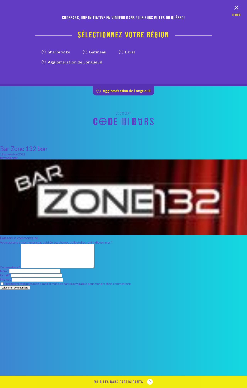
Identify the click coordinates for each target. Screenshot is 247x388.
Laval (130, 52)
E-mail (5, 275)
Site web (5, 279)
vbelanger (11, 157)
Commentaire (10, 267)
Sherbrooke (59, 52)
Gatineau (97, 52)
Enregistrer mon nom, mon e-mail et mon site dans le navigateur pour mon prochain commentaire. (67, 283)
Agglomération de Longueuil (75, 62)
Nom (4, 271)
